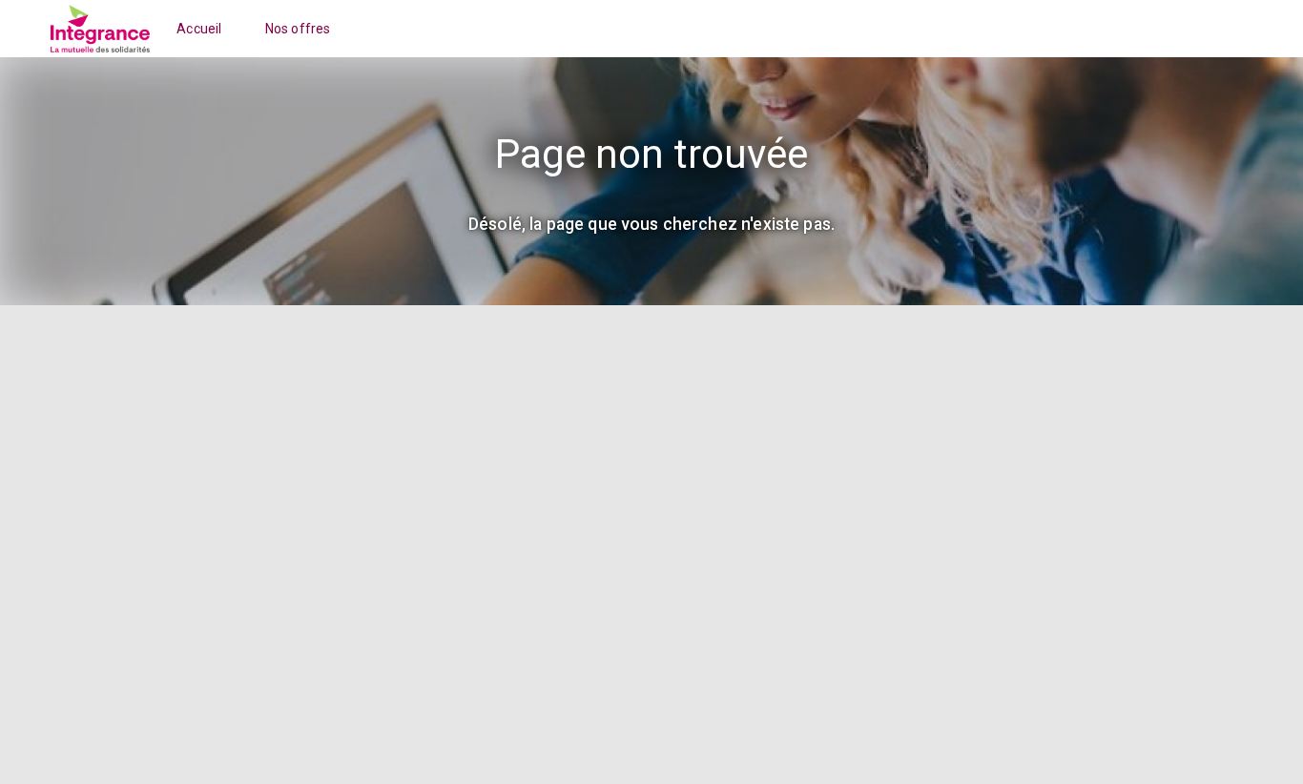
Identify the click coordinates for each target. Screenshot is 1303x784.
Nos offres (298, 28)
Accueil (198, 28)
